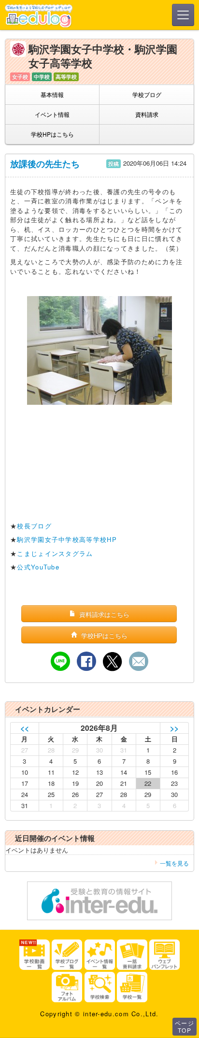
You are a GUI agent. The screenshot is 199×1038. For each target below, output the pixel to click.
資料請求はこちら (103, 614)
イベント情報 (52, 114)
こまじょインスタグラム (55, 553)
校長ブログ (34, 525)
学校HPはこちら (52, 134)
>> (174, 727)
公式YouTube (38, 566)
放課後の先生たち (45, 163)
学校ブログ (146, 94)
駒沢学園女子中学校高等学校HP (67, 539)
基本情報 (52, 94)
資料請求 (146, 114)
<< (24, 727)
